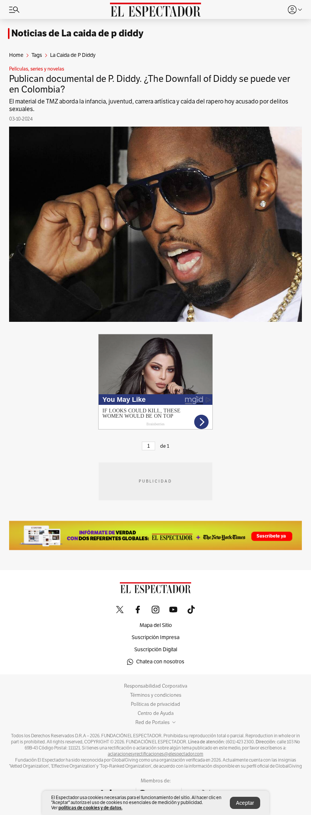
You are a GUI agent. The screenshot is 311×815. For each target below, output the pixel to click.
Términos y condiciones (155, 695)
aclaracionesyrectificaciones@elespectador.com (155, 754)
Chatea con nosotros (160, 661)
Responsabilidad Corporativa (155, 686)
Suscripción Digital (155, 649)
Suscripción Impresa (155, 637)
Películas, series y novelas (36, 69)
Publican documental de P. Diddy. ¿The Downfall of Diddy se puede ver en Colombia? (149, 84)
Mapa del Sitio (156, 625)
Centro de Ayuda (156, 713)
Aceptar (245, 803)
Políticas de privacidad (155, 704)
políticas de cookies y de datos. (90, 807)
